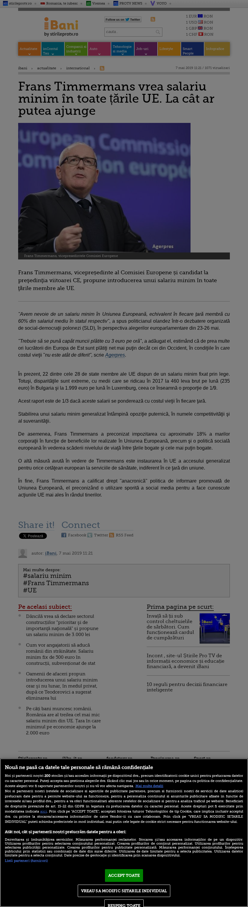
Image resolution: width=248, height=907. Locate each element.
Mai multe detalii (149, 786)
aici (43, 811)
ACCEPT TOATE (124, 875)
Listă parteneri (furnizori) (26, 861)
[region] (124, 832)
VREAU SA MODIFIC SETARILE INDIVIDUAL (124, 891)
